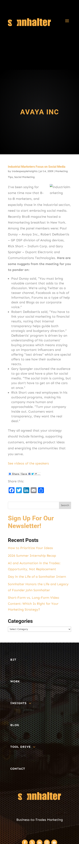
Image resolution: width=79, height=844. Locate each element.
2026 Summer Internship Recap (32, 556)
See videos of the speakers (28, 463)
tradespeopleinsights (24, 171)
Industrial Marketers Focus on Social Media (36, 166)
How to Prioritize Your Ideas (30, 548)
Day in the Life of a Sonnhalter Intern (37, 577)
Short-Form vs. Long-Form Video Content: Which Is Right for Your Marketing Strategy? (33, 603)
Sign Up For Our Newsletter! (31, 522)
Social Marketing (24, 177)
